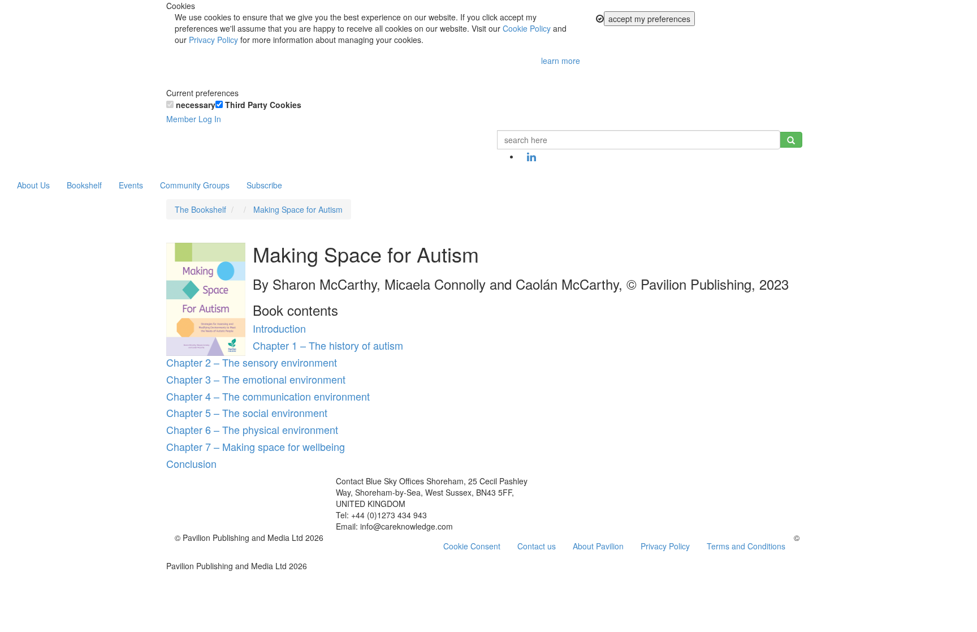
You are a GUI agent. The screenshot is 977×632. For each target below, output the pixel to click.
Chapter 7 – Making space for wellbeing (255, 446)
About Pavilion (598, 546)
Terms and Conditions (746, 546)
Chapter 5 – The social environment (246, 412)
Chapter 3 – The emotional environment (255, 379)
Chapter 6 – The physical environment (252, 429)
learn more (560, 60)
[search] (791, 140)
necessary (194, 104)
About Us (33, 185)
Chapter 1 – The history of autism (328, 345)
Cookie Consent (471, 546)
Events (131, 185)
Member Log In (193, 118)
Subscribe (264, 185)
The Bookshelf (200, 209)
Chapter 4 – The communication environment (268, 396)
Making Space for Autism (298, 209)
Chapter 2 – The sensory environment (251, 362)
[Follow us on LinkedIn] (531, 157)
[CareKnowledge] (183, 144)
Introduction (279, 328)
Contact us (536, 546)
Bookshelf (84, 185)
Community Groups (195, 185)
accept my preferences (649, 18)
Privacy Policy (213, 39)
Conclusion (191, 463)
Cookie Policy (527, 28)
